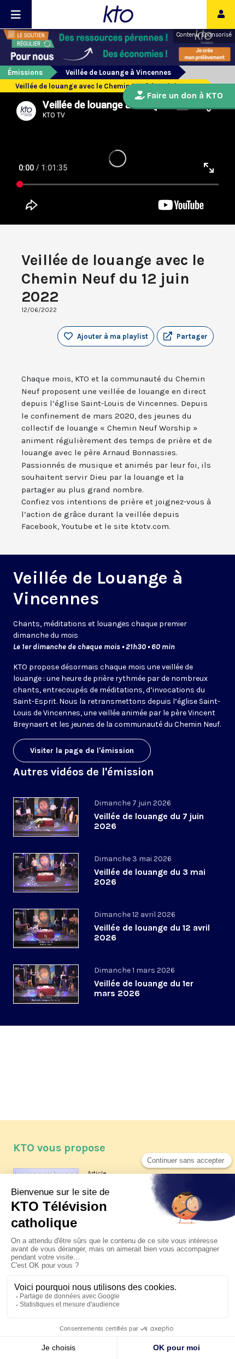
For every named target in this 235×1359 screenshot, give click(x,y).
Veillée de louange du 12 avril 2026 (152, 932)
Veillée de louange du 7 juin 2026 (149, 821)
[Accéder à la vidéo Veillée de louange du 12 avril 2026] (46, 928)
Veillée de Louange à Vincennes (118, 72)
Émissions (25, 72)
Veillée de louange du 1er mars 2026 (143, 988)
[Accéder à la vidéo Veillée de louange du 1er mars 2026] (46, 984)
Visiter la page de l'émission (82, 750)
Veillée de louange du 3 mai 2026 (149, 877)
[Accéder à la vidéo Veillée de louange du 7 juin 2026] (46, 817)
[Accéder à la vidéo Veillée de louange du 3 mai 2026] (46, 872)
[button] (185, 336)
